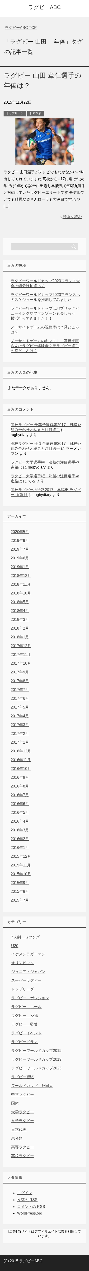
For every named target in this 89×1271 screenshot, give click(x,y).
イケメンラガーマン (28, 954)
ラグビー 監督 (24, 1024)
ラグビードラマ (24, 1042)
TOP (21, 28)
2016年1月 (20, 848)
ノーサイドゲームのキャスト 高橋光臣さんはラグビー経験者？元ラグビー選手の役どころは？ (45, 346)
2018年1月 (20, 637)
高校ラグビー (22, 1156)
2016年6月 (20, 804)
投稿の (27, 1200)
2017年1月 (20, 742)
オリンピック (22, 963)
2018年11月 (21, 584)
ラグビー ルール (26, 1007)
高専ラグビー (22, 1147)
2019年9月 (20, 541)
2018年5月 (20, 602)
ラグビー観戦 (22, 1077)
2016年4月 (20, 821)
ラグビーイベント (26, 1033)
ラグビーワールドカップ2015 (36, 1051)
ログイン (24, 1193)
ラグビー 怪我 (24, 1015)
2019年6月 (20, 558)
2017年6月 (20, 698)
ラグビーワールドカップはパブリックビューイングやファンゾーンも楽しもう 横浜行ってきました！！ (45, 313)
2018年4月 (20, 611)
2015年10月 (21, 874)
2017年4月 (20, 716)
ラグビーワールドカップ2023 (36, 1068)
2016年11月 (21, 760)
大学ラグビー (22, 1112)
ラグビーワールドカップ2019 (36, 1059)
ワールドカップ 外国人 (32, 1086)
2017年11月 (21, 655)
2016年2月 (20, 839)
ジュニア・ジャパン (28, 972)
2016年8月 (20, 786)
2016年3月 (20, 830)
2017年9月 (20, 672)
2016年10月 (21, 769)
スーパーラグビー (26, 980)
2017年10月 (21, 663)
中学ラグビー (22, 1094)
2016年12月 (21, 751)
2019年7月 (20, 549)
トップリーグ (14, 113)
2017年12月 (21, 646)
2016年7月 (20, 795)
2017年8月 (20, 681)
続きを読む (72, 217)
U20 (14, 946)
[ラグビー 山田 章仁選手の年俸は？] (44, 161)
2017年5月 (20, 707)
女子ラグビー (22, 1121)
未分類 (17, 1138)
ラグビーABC (44, 7)
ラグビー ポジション (30, 998)
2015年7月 (20, 900)
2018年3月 (20, 619)
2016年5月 (20, 812)
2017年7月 (20, 690)
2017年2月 (20, 734)
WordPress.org (29, 1213)
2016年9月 (20, 777)
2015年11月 (21, 865)
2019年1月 (20, 567)
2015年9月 (20, 883)
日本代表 (35, 113)
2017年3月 (20, 725)
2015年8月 (20, 891)
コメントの (31, 1207)
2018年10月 (21, 593)
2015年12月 (21, 856)
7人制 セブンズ (25, 937)
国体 (15, 1103)
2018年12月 (21, 576)
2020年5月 (20, 532)
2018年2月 (20, 628)
